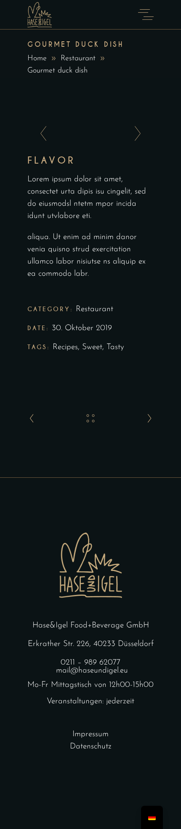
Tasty (115, 347)
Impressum (90, 734)
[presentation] (41, 134)
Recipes (65, 347)
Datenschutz (91, 747)
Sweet (92, 347)
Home (37, 58)
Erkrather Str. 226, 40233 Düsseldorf (91, 644)
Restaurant (78, 58)
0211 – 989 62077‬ (90, 663)
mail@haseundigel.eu (92, 671)
